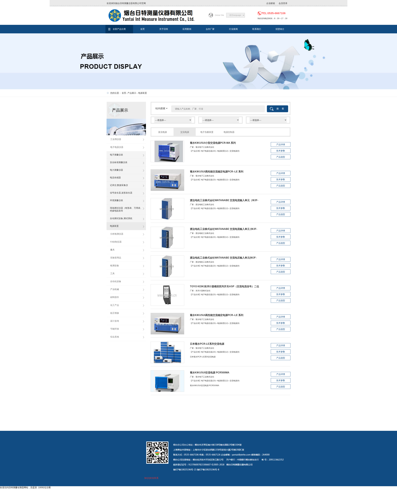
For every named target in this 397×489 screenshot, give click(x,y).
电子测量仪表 (116, 154)
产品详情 (280, 144)
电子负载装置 (206, 132)
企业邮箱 (270, 3)
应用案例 (187, 29)
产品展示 (131, 93)
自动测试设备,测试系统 (121, 218)
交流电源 (184, 132)
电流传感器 (115, 177)
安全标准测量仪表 (118, 162)
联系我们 (256, 29)
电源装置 (142, 93)
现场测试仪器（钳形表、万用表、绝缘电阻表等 (126, 209)
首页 (142, 29)
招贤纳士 (280, 29)
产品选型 (280, 157)
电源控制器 (229, 132)
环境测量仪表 (116, 200)
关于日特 (163, 29)
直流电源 (162, 132)
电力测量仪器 (116, 170)
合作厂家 (210, 29)
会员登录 (283, 3)
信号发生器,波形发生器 (121, 193)
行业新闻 (233, 29)
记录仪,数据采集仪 (119, 185)
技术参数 (280, 150)
